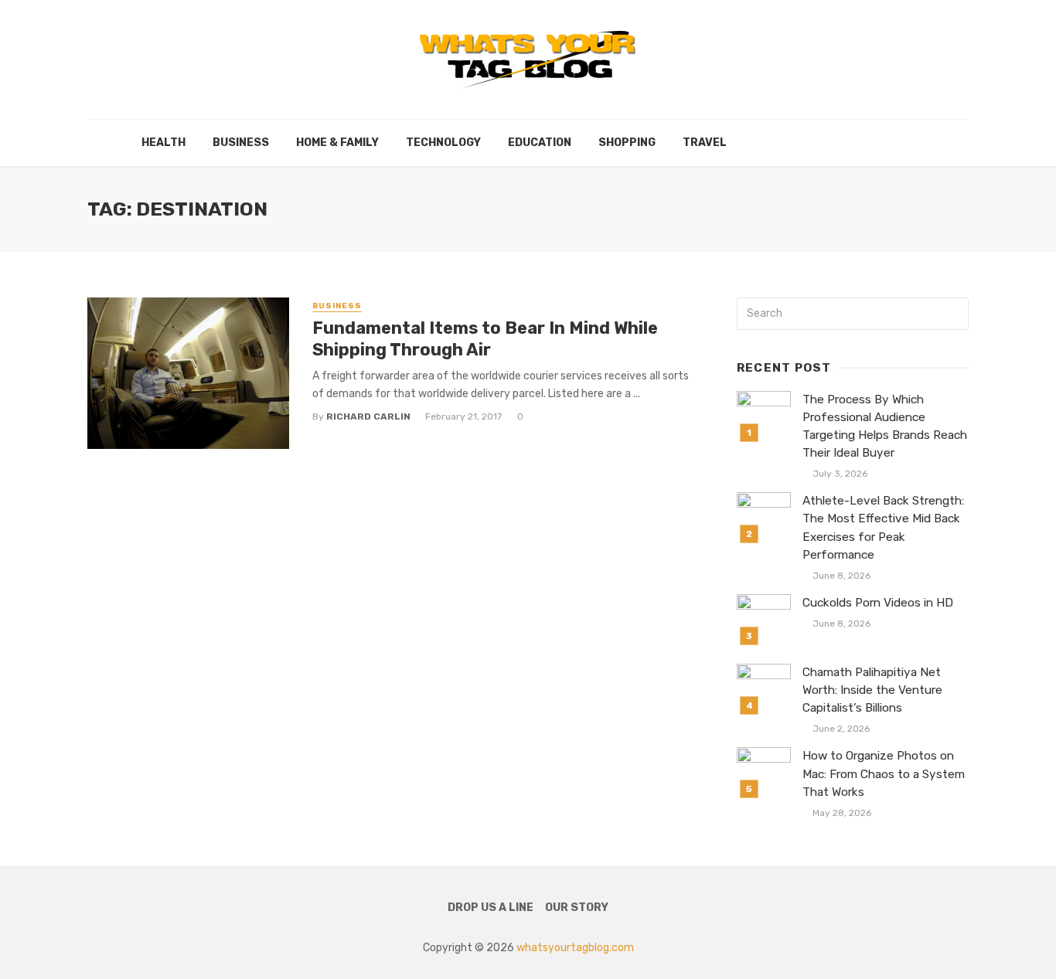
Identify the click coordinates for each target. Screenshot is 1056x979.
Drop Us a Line (490, 907)
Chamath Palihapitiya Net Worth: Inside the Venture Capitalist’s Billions (872, 690)
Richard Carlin (368, 416)
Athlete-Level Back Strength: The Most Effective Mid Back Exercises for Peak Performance (883, 527)
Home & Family (337, 142)
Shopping (627, 142)
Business (241, 142)
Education (539, 142)
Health (163, 142)
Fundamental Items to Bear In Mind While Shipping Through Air (485, 338)
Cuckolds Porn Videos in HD (877, 603)
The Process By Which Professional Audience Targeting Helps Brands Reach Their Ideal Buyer (884, 426)
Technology (443, 142)
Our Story (576, 907)
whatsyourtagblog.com (575, 947)
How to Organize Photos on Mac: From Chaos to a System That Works (883, 773)
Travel (705, 142)
